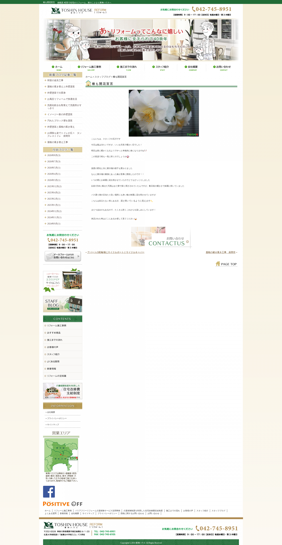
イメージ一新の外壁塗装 (59, 114)
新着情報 (64, 513)
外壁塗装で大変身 (56, 93)
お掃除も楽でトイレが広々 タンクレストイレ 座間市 (64, 134)
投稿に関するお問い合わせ (132, 513)
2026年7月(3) (53, 161)
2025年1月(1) (53, 205)
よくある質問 (50, 513)
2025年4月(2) (53, 192)
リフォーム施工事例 (63, 511)
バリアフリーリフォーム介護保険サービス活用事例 (97, 511)
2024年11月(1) (54, 217)
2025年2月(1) (53, 199)
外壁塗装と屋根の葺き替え (61, 127)
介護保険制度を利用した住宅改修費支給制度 (143, 511)
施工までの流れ (173, 511)
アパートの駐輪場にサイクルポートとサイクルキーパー (115, 252)
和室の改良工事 (55, 80)
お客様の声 (188, 511)
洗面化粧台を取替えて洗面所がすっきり (64, 106)
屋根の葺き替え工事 (57, 142)
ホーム (89, 77)
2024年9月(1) (53, 223)
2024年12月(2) (54, 211)
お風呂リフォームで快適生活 (62, 99)
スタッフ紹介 (202, 511)
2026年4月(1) (53, 174)
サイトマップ (53, 424)
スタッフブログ (103, 77)
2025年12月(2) (54, 186)
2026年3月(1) (53, 180)
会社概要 (51, 412)
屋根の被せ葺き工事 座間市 (220, 252)
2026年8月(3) (53, 155)
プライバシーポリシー (57, 418)
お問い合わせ (153, 513)
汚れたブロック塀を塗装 (59, 120)
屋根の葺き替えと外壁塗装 (61, 86)
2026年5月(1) (53, 168)
